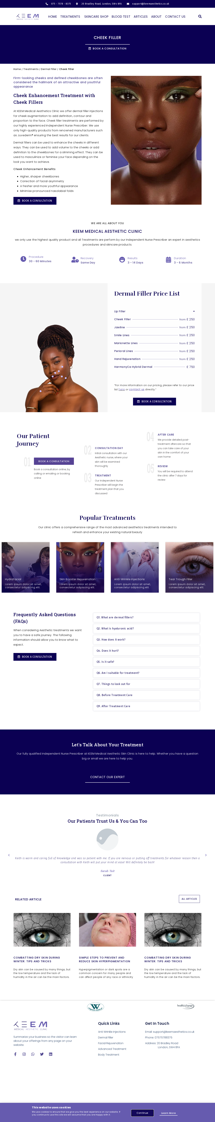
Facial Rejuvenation (110, 1043)
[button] (200, 16)
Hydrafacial (13, 579)
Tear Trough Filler (180, 579)
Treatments (30, 69)
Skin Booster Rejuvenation (78, 579)
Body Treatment (108, 1055)
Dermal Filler (49, 69)
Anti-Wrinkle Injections (129, 579)
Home (17, 69)
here (122, 389)
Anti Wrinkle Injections (112, 1032)
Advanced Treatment (112, 1049)
